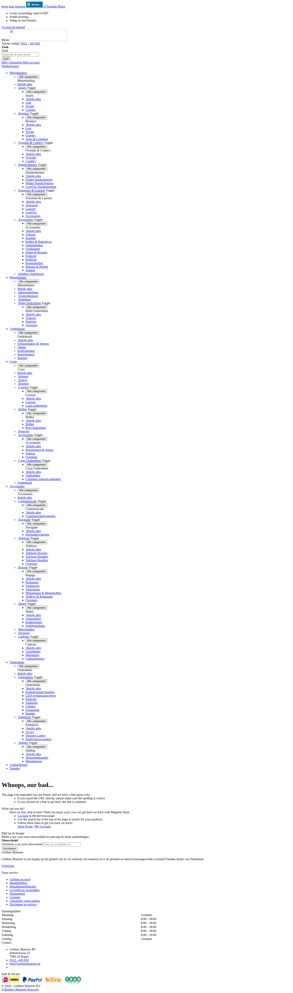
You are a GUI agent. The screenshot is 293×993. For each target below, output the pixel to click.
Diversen (24, 633)
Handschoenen (27, 164)
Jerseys (22, 380)
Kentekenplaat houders (40, 692)
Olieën (22, 347)
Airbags (30, 234)
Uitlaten (30, 706)
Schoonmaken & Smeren (33, 343)
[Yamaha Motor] (54, 6)
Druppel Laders (35, 735)
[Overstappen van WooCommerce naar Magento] (20, 989)
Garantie (15, 897)
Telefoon (23, 538)
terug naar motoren (14, 6)
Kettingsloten (34, 622)
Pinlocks (31, 321)
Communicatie (27, 501)
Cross (13, 361)
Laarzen (31, 209)
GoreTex (31, 212)
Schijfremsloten (35, 626)
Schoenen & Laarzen (31, 190)
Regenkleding (34, 263)
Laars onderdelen (36, 405)
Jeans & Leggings (37, 139)
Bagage (23, 567)
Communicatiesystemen (40, 516)
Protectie (31, 256)
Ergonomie (32, 710)
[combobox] (20, 54)
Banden (22, 358)
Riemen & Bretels (37, 266)
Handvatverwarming (38, 739)
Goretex (31, 110)
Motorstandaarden (37, 757)
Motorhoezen (34, 761)
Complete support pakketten (43, 479)
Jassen (22, 87)
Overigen (31, 325)
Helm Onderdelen (29, 303)
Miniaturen (32, 655)
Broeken (23, 113)
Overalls (31, 157)
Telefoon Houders (37, 556)
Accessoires (33, 216)
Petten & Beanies (36, 252)
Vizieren (31, 318)
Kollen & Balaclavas (39, 241)
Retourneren (17, 893)
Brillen (22, 409)
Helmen (23, 376)
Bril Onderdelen (36, 427)
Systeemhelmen (28, 296)
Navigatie (24, 519)
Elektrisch (24, 717)
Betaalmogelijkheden (23, 886)
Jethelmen (24, 299)
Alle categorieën (28, 76)
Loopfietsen (33, 651)
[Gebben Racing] (34, 6)
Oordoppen (33, 249)
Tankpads (32, 702)
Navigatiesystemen (37, 534)
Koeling (31, 238)
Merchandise (26, 629)
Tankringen (33, 589)
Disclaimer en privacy (23, 904)
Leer (28, 102)
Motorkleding (18, 73)
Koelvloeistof (26, 351)
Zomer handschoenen (39, 179)
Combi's (31, 161)
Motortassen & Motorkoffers (43, 593)
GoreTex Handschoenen (41, 186)
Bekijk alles (25, 84)
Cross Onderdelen (29, 460)
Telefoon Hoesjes (36, 553)
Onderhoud (17, 328)
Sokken (30, 270)
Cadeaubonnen (35, 658)
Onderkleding (34, 245)
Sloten (22, 603)
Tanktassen (32, 586)
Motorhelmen (18, 277)
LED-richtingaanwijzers (41, 695)
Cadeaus (23, 636)
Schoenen (32, 205)
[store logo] (38, 40)
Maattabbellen (18, 883)
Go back (23, 815)
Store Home (25, 826)
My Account (43, 826)
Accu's (30, 732)
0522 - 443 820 (30, 43)
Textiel (30, 106)
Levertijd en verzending (24, 890)
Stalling (23, 742)
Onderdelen (33, 475)
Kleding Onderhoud (31, 274)
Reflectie (31, 259)
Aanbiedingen (18, 765)
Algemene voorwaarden (25, 901)
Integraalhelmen (28, 292)
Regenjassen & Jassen (39, 450)
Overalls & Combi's (30, 142)
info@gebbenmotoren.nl (25, 963)
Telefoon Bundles (37, 560)
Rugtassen (32, 582)
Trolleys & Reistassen (39, 596)
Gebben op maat (20, 879)
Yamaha (15, 768)
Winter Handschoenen (39, 183)
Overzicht (8, 866)
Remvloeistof (26, 354)
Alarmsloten (33, 618)
